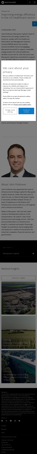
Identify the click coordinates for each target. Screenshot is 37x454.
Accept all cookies (26, 111)
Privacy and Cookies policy (22, 104)
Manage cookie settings (10, 111)
